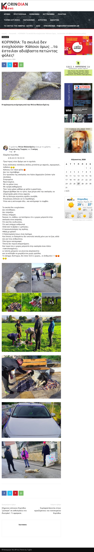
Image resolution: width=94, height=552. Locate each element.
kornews (23, 524)
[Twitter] (9, 64)
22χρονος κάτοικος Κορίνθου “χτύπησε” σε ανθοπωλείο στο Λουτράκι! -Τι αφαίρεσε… (14, 510)
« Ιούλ (66, 191)
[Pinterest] (15, 64)
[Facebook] (4, 64)
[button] (89, 20)
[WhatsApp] (21, 64)
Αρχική (4, 33)
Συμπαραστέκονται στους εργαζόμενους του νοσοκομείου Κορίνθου (47, 510)
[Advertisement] (31, 126)
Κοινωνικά (12, 33)
